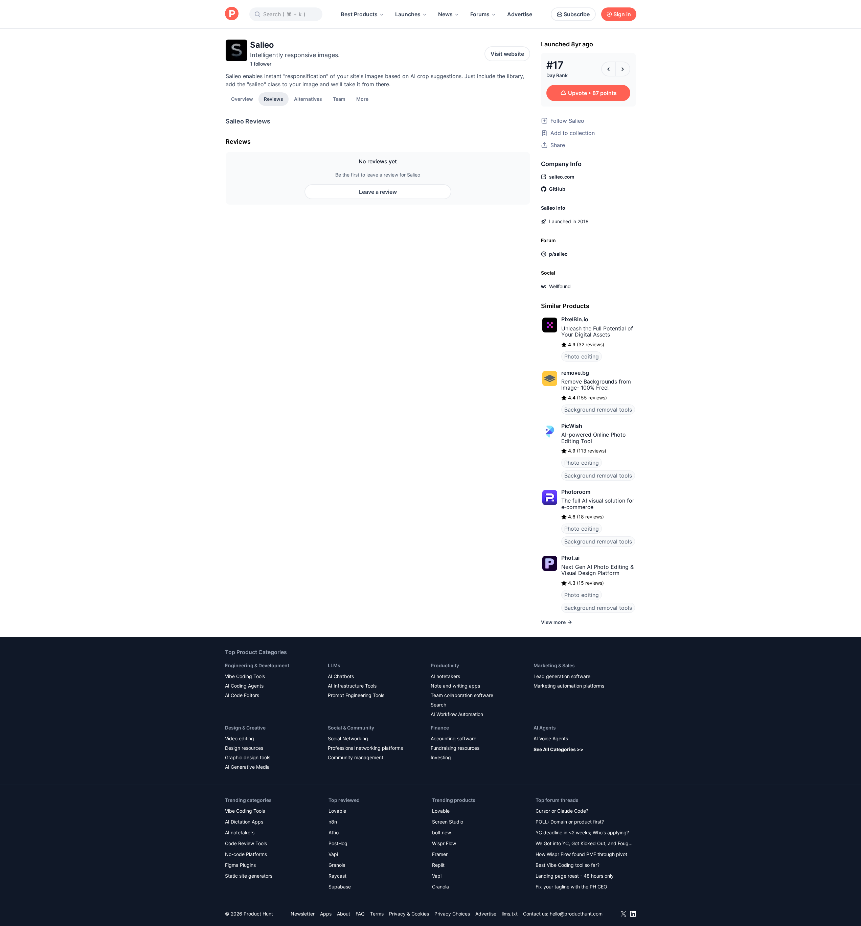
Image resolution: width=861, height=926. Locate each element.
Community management (355, 757)
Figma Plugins (240, 865)
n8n (332, 822)
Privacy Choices (452, 914)
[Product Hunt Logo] (232, 14)
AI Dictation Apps (244, 822)
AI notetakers (445, 676)
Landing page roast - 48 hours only (575, 876)
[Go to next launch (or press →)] (623, 69)
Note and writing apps (455, 686)
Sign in (622, 14)
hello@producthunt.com (576, 914)
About (343, 914)
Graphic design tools (247, 757)
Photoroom (575, 491)
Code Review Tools (246, 843)
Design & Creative (245, 728)
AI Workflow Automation (457, 714)
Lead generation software (562, 676)
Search (438, 705)
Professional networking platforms (365, 748)
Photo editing (581, 356)
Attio (333, 832)
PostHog (337, 843)
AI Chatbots (341, 676)
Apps (326, 914)
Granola (336, 865)
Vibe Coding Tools (245, 676)
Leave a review (378, 191)
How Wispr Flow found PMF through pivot (581, 854)
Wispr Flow (444, 843)
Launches (408, 14)
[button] (362, 98)
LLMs (334, 665)
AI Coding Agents (244, 686)
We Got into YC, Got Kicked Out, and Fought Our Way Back (584, 844)
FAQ (360, 914)
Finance (440, 728)
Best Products (359, 14)
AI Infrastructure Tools (352, 686)
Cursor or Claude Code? (562, 811)
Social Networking (348, 738)
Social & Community (351, 728)
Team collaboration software (462, 695)
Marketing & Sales (554, 665)
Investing (441, 757)
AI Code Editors (242, 695)
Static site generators (248, 876)
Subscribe (577, 14)
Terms (377, 914)
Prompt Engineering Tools (356, 695)
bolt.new (441, 832)
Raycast (337, 876)
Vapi (333, 854)
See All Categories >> (559, 749)
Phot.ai (570, 557)
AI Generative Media (247, 767)
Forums (480, 14)
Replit (438, 865)
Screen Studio (447, 822)
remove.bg (575, 372)
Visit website (507, 53)
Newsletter (303, 914)
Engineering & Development (257, 665)
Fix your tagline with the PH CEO (571, 886)
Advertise (519, 14)
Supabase (339, 886)
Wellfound (560, 286)
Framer (440, 854)
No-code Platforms (246, 854)
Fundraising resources (455, 748)
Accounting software (453, 738)
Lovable (337, 811)
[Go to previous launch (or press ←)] (608, 69)
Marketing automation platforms (569, 686)
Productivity (445, 665)
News (445, 14)
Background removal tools (598, 409)
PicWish (571, 425)
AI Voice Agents (551, 738)
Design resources (244, 748)
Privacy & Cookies (409, 914)
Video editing (239, 738)
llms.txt (510, 914)
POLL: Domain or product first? (570, 822)
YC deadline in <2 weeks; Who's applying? (582, 832)
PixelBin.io (574, 319)
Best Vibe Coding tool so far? (567, 865)
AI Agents (545, 728)
